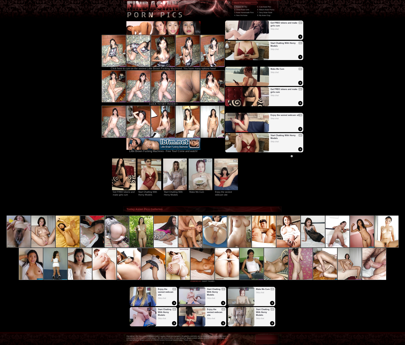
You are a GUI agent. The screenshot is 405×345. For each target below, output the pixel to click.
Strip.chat (275, 29)
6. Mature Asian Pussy (265, 10)
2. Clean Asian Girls (241, 10)
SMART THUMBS (208, 281)
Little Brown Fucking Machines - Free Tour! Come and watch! (163, 151)
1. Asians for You (240, 7)
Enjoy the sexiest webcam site (285, 115)
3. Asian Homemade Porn (244, 12)
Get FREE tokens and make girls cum (284, 24)
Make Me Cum (277, 69)
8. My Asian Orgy (264, 15)
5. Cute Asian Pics (264, 7)
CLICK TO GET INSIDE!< (163, 104)
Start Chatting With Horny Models (283, 44)
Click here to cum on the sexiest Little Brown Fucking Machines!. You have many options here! (163, 68)
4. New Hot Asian (240, 15)
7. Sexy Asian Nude (264, 12)
